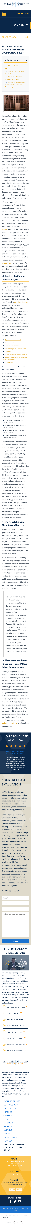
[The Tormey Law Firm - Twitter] (15, 1201)
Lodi (5, 1119)
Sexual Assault (9, 343)
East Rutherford (11, 1101)
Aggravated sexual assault (13, 340)
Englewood (9, 1108)
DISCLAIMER (19, 1208)
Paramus (7, 1130)
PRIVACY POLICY (9, 1208)
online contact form (9, 723)
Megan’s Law (7, 263)
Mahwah (7, 1126)
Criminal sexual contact (12, 346)
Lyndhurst (8, 1122)
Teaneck (7, 1141)
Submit (15, 941)
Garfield (7, 1115)
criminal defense (21, 302)
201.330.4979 (23, 13)
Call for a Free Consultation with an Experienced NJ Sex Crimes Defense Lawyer (15, 84)
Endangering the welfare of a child (15, 349)
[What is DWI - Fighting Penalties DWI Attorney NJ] (15, 970)
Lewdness (8, 352)
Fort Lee (7, 1112)
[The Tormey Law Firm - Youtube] (19, 1201)
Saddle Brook (10, 1137)
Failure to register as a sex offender (16, 355)
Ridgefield (8, 1133)
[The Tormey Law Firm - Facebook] (10, 1201)
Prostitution (9, 363)
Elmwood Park (10, 1104)
